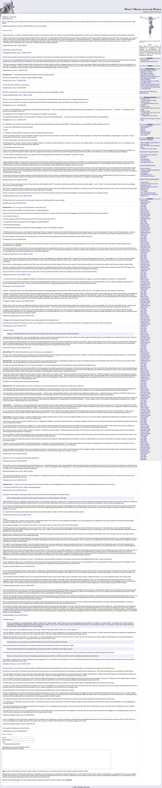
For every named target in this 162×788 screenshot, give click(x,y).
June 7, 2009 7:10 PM (25, 95)
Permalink (43, 26)
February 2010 (144, 407)
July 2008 (143, 436)
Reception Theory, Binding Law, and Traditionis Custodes (150, 77)
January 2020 (144, 226)
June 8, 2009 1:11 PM (23, 274)
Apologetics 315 (145, 185)
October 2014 (144, 322)
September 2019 (145, 232)
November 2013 (145, 339)
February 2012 (144, 371)
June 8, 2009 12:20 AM (20, 180)
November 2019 (145, 229)
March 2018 (144, 260)
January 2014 (144, 336)
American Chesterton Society (149, 183)
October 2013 (144, 340)
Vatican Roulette (145, 79)
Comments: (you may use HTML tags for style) (16, 747)
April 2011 (143, 386)
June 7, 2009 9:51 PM (19, 120)
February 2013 (144, 353)
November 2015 (145, 302)
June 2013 (143, 346)
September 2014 (145, 324)
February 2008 (144, 444)
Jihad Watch (144, 173)
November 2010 (145, 394)
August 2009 (144, 417)
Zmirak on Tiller (145, 99)
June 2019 (143, 237)
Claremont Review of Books (148, 155)
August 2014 (144, 325)
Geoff (11, 157)
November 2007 (145, 449)
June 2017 (143, 273)
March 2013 (144, 351)
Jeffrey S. (143, 130)
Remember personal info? (12, 744)
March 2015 (144, 314)
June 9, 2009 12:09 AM (20, 461)
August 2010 (144, 398)
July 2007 (143, 455)
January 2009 (144, 427)
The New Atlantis (145, 161)
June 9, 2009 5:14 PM (23, 664)
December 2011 (145, 374)
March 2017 (144, 278)
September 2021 (145, 202)
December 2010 (145, 392)
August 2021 (144, 203)
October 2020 (144, 217)
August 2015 (144, 307)
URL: (3, 742)
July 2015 (143, 308)
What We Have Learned (147, 75)
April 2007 (143, 459)
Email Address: (6, 740)
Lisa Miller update (145, 82)
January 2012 (144, 372)
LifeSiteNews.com (145, 174)
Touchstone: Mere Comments (149, 194)
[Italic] (9, 748)
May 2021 (143, 206)
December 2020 (145, 214)
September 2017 (145, 269)
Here (3, 21)
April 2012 (143, 368)
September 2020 (145, 218)
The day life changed (146, 73)
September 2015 (145, 305)
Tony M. (142, 129)
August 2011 (144, 380)
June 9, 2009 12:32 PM (28, 566)
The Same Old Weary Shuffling (149, 81)
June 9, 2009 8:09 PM (27, 715)
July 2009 (143, 418)
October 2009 (144, 414)
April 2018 (143, 258)
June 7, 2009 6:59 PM (19, 88)
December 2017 (145, 264)
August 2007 (144, 453)
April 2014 (143, 331)
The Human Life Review (147, 176)
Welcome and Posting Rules (149, 61)
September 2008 (145, 433)
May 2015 (143, 311)
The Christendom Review (148, 193)
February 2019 (144, 243)
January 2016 (144, 299)
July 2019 (143, 235)
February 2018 (144, 261)
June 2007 (143, 456)
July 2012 (143, 363)
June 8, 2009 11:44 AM (25, 254)
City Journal (144, 156)
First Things (144, 190)
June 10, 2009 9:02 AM (20, 731)
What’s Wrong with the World (142, 9)
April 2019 (143, 240)
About (150, 44)
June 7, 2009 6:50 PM (19, 80)
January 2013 (144, 354)
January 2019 (144, 244)
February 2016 (144, 298)
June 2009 (143, 420)
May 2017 (143, 275)
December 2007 (145, 447)
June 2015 (143, 310)
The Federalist (144, 159)
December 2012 (145, 356)
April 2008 (143, 441)
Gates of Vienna (145, 168)
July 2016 (143, 290)
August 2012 (144, 362)
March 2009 (144, 424)
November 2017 (145, 266)
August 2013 (144, 343)
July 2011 (143, 382)
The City (143, 158)
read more (150, 55)
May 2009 (143, 421)
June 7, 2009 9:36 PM (19, 105)
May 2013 (143, 348)
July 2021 (143, 205)
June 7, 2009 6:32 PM (20, 70)
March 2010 (144, 406)
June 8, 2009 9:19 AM (19, 239)
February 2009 (144, 426)
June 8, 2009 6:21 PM (27, 315)
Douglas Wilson (58, 117)
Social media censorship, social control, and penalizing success (149, 84)
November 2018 (145, 247)
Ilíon (145, 100)
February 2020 (144, 225)
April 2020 (143, 222)
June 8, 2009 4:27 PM (18, 286)
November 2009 (145, 412)
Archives (150, 199)
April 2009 (143, 423)
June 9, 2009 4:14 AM (24, 515)
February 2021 (144, 211)
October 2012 (144, 359)
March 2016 (144, 296)
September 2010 (145, 397)
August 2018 (144, 252)
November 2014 (145, 321)
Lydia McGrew (144, 127)
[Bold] (4, 748)
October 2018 (144, 249)
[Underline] (14, 748)
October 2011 (144, 377)
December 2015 (145, 301)
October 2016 (144, 286)
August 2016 (144, 289)
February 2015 (144, 316)
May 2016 (143, 293)
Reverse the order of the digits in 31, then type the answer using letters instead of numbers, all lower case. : (37, 780)
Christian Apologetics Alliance (149, 187)
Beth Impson (13, 53)
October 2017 (144, 267)
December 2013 (145, 337)
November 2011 (145, 375)
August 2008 (144, 435)
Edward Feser (144, 188)
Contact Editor (144, 60)
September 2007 (145, 452)
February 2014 (144, 334)
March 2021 (144, 209)
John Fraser (144, 135)
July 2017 (143, 272)
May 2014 (143, 330)
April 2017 (143, 276)
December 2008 (145, 429)
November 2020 (145, 215)
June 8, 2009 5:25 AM (19, 203)
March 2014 (144, 333)
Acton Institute (144, 182)
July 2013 (143, 345)
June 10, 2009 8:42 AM (28, 724)
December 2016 (145, 282)
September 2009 (145, 415)
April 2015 (143, 313)
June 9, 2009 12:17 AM (20, 480)
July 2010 (143, 400)
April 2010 (143, 404)
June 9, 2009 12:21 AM (20, 490)
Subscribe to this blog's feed (148, 91)
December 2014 (145, 319)
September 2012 (145, 360)
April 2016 (143, 295)
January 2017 (144, 281)
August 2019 (144, 234)
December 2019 (145, 228)
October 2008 (144, 432)
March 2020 (144, 223)
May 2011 (143, 385)
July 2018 (143, 254)
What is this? (144, 93)
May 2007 (143, 458)
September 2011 (145, 378)
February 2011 (144, 389)
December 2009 (145, 410)
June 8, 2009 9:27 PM (19, 326)
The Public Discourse (146, 162)
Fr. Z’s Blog (143, 191)
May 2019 (143, 238)
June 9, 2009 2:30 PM (21, 615)
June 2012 (143, 365)
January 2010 (144, 409)
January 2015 (144, 318)
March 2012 (144, 369)
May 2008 (143, 439)
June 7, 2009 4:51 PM (24, 53)
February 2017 (144, 279)
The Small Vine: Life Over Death (150, 87)
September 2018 (145, 250)
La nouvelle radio (145, 88)
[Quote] (21, 748)
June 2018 (143, 255)
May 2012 (143, 366)
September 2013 (145, 342)
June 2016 (143, 292)
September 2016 (145, 287)
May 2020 (143, 220)
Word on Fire (144, 196)
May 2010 (143, 403)
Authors (150, 124)
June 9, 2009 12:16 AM (26, 471)
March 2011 (143, 388)
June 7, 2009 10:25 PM (20, 157)
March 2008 (144, 442)
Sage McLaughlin (145, 132)
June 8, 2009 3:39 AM (25, 196)
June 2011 (143, 383)
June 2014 (143, 328)
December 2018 (145, 246)
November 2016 (145, 284)
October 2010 (144, 395)
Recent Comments (150, 97)
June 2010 (143, 401)
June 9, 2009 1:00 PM (27, 585)
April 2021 (143, 208)
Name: (4, 737)
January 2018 (144, 263)
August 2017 (144, 270)
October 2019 (144, 231)
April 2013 (143, 350)
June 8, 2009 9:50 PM (23, 347)
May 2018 (143, 257)
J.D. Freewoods (145, 133)
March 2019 (144, 241)
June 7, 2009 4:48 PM (20, 45)
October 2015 (144, 304)
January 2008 (144, 446)
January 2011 (144, 391)
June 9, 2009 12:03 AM (20, 453)
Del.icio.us (36, 26)
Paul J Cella (144, 126)
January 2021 (144, 212)
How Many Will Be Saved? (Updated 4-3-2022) (148, 71)
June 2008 (143, 438)
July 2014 (143, 327)
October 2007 (144, 450)
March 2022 (144, 200)
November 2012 (145, 357)
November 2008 (145, 430)
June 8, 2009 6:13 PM (27, 301)
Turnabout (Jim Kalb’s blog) (148, 148)
